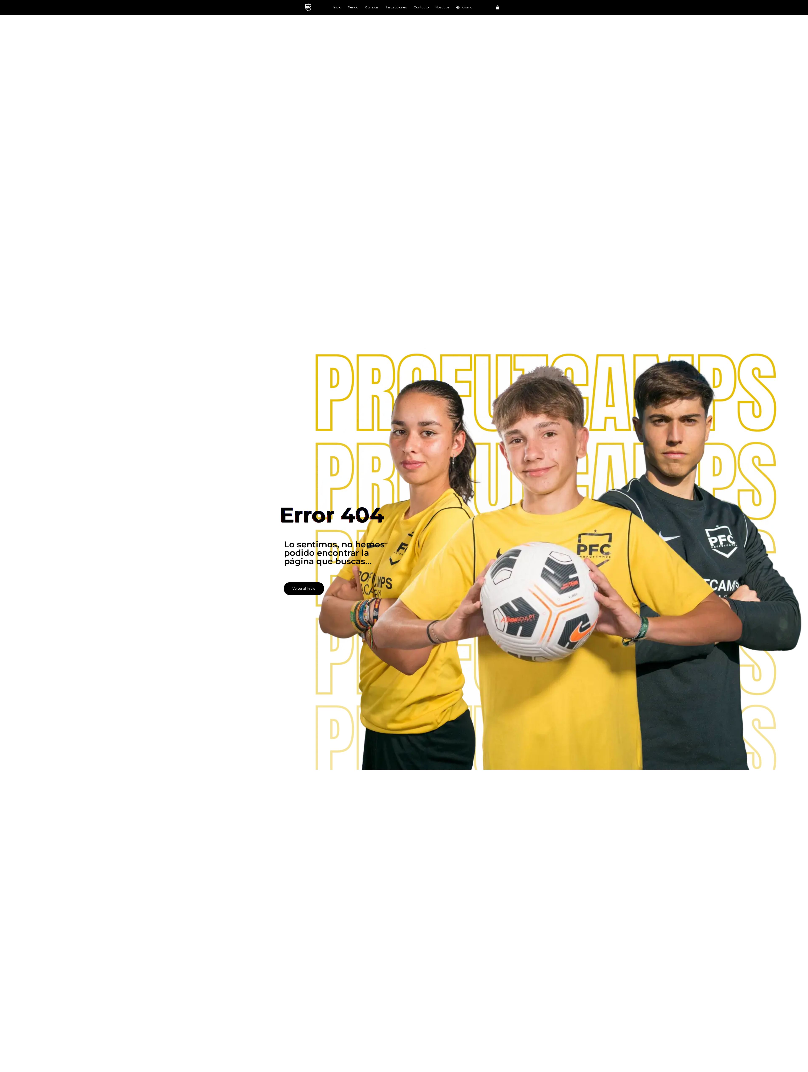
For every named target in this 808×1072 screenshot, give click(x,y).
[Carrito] (497, 7)
